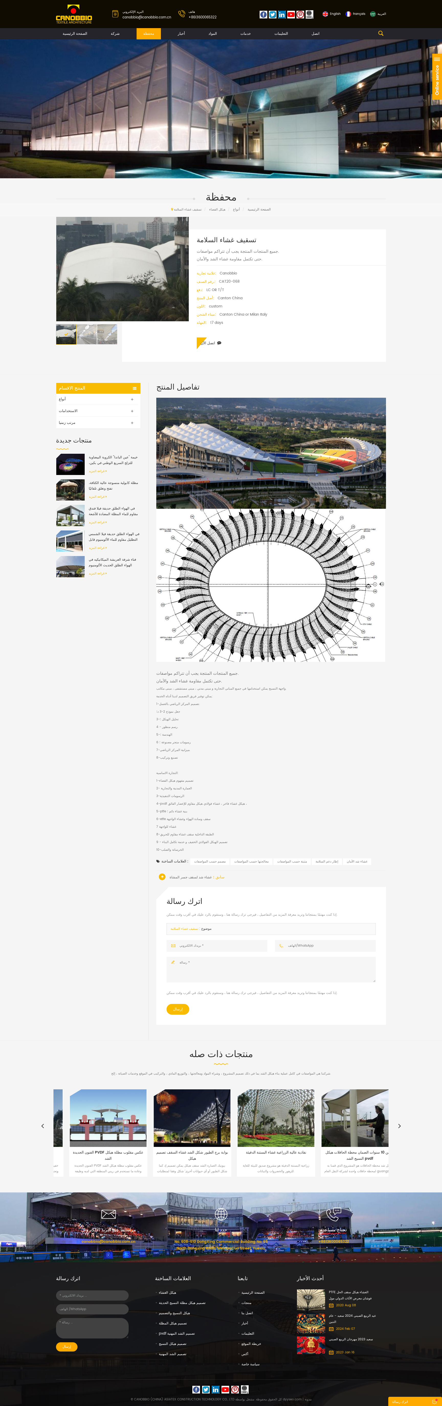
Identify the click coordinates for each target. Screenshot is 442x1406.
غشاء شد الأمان (357, 861)
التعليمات (281, 34)
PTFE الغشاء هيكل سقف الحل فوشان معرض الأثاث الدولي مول (350, 1295)
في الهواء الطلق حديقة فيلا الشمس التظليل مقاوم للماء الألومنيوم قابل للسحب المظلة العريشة (114, 537)
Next (399, 1125)
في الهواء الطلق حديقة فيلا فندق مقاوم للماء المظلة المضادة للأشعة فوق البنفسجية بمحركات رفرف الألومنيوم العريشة (113, 511)
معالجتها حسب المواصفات (251, 861)
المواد (212, 34)
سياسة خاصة (250, 1364)
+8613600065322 (203, 17)
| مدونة (307, 1399)
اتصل (315, 34)
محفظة (148, 34)
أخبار (181, 34)
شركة (115, 34)
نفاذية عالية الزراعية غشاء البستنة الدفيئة (202, 1152)
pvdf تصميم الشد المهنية (177, 1333)
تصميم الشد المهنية (172, 1354)
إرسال (178, 1009)
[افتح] (437, 77)
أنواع (236, 209)
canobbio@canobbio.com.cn (147, 17)
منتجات (246, 1303)
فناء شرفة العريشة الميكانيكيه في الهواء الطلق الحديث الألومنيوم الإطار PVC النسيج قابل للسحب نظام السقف (112, 562)
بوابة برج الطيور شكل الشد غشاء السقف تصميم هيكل (118, 1155)
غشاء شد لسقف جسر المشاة (191, 877)
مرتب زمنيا (67, 423)
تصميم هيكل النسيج (172, 1344)
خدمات (245, 34)
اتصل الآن (208, 343)
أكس (244, 1354)
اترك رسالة (400, 1402)
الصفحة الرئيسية (75, 34)
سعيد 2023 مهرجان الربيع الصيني (351, 1339)
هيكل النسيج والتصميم (174, 1313)
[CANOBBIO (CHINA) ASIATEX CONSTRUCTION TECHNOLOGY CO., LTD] (74, 14)
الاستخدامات (68, 411)
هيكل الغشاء (167, 1293)
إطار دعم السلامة (327, 861)
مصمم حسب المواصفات (210, 861)
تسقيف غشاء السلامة (184, 928)
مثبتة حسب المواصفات (292, 861)
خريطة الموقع (251, 1344)
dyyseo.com (292, 1399)
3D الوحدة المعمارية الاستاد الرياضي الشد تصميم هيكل (370, 1155)
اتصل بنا (247, 1313)
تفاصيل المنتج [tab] (178, 387)
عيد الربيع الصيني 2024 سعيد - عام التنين (352, 1318)
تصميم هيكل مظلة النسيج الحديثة (182, 1303)
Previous (42, 1125)
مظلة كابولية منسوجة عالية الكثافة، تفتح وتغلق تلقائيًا (113, 485)
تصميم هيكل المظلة (173, 1323)
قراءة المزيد (97, 471)
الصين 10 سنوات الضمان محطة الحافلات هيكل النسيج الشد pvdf (286, 1155)
